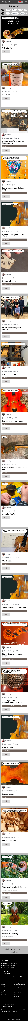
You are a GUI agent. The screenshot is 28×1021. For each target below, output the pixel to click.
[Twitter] (7, 971)
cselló (20, 9)
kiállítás (4, 146)
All (3, 9)
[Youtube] (4, 971)
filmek (9, 893)
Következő (14, 952)
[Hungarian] (20, 2)
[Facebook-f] (2, 971)
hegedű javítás (5, 284)
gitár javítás (4, 705)
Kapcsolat (3, 995)
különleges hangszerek (11, 659)
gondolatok (4, 377)
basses (8, 9)
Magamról (3, 989)
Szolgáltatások (4, 991)
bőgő (8, 13)
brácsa (14, 9)
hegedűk (4, 193)
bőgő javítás (15, 13)
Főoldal (3, 987)
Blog (2, 993)
